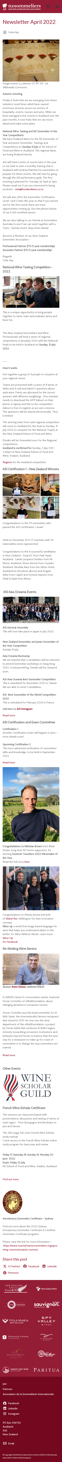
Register (8, 462)
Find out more (11, 1179)
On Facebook (10, 941)
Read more (9, 715)
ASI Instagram (25, 708)
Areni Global (18, 986)
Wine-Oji (8, 938)
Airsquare (27, 1458)
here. (27, 861)
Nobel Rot (12, 918)
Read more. (9, 1055)
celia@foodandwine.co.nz (29, 189)
